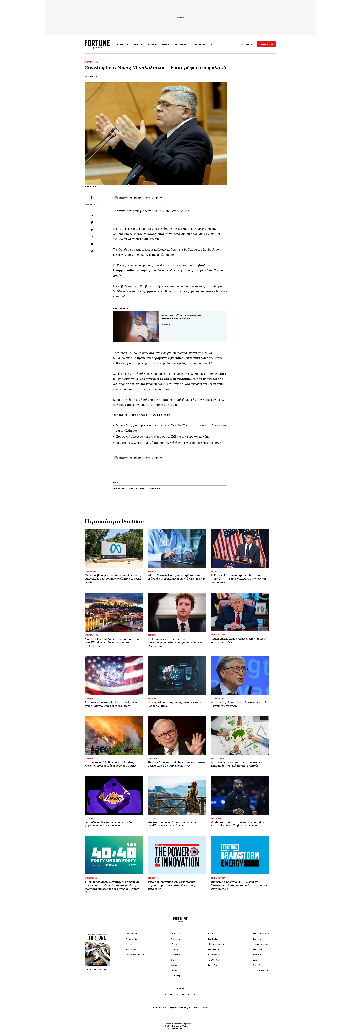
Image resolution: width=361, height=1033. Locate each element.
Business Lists (131, 939)
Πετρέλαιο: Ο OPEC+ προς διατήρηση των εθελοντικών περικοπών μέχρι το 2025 (168, 443)
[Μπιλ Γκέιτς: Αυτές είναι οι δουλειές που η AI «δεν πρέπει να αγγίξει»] (240, 675)
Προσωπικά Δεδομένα (261, 970)
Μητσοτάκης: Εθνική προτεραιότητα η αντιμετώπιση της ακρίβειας (181, 316)
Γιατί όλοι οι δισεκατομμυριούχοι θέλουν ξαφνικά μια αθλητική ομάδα (110, 823)
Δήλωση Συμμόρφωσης (262, 944)
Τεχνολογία (175, 949)
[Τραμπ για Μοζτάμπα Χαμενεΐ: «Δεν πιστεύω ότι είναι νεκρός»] (240, 612)
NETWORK (165, 44)
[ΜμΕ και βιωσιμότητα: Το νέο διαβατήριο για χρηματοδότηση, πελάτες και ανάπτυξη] (240, 735)
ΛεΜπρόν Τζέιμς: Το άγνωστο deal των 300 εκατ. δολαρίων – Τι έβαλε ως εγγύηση (237, 823)
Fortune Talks (131, 949)
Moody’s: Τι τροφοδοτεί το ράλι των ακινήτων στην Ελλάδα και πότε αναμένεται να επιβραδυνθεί (113, 642)
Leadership (175, 970)
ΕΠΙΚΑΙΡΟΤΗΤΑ (92, 62)
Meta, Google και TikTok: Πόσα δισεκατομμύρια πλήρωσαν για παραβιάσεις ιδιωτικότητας (175, 642)
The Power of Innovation (217, 944)
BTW (206, 1007)
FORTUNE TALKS (122, 44)
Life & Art (174, 944)
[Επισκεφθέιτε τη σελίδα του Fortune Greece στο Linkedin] (177, 995)
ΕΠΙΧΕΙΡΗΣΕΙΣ (217, 758)
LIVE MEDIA (152, 44)
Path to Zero (212, 965)
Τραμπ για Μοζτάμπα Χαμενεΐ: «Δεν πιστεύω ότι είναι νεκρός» (238, 640)
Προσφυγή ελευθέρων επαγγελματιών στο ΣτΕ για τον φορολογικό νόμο (163, 437)
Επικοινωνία (257, 949)
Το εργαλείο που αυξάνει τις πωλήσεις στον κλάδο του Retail (174, 704)
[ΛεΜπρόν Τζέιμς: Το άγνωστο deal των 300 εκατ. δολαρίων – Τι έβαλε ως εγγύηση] (240, 795)
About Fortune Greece (261, 934)
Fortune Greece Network (135, 955)
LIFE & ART (90, 818)
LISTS (137, 44)
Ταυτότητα (257, 939)
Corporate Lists (131, 934)
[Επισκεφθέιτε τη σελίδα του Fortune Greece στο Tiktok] (189, 995)
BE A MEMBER (181, 44)
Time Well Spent (214, 960)
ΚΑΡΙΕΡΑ (152, 571)
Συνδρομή (257, 960)
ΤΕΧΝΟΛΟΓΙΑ (90, 571)
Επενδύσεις (175, 955)
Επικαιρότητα (176, 934)
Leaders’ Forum (131, 944)
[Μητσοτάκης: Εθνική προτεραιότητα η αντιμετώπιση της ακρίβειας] (136, 326)
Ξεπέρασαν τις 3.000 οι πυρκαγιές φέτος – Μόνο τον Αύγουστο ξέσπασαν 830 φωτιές (110, 764)
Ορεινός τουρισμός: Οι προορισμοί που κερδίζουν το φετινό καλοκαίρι (172, 823)
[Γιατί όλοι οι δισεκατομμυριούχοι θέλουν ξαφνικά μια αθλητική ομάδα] (114, 795)
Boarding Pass (213, 939)
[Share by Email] (92, 244)
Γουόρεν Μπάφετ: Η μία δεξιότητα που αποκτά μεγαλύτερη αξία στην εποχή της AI (176, 764)
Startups (174, 960)
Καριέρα (174, 965)
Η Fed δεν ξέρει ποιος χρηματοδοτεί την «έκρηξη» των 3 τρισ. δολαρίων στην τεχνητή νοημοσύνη (238, 578)
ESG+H (210, 934)
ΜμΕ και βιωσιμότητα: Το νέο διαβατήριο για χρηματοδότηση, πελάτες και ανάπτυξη (238, 764)
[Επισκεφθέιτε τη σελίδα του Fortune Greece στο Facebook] (165, 995)
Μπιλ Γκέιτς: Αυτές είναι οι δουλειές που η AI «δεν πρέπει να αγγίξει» (239, 704)
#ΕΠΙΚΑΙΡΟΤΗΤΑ (119, 488)
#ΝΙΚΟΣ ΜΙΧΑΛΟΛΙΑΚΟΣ (138, 488)
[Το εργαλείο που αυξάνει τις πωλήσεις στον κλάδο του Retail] (177, 675)
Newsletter (257, 955)
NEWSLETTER (267, 44)
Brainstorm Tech (214, 949)
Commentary (175, 975)
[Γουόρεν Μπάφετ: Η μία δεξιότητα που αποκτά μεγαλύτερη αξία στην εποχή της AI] (177, 735)
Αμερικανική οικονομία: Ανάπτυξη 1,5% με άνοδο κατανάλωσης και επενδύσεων (111, 704)
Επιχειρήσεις (176, 939)
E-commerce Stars (214, 955)
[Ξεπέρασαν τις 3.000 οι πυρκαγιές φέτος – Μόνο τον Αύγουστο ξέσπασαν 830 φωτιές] (114, 735)
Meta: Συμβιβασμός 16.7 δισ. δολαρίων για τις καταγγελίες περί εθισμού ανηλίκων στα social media (113, 578)
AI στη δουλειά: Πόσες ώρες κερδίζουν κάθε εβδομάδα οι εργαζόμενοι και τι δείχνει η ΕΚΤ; (176, 577)
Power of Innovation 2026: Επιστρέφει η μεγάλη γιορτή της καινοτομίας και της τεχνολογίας (173, 885)
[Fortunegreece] (97, 48)
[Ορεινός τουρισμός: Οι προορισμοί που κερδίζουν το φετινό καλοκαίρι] (177, 795)
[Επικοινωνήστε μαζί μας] (195, 995)
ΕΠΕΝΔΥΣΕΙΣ (217, 571)
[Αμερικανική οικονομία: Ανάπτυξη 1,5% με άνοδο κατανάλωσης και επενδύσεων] (114, 675)
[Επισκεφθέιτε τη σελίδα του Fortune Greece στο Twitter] (171, 995)
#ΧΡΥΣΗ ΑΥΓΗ (155, 488)
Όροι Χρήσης (258, 965)
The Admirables (199, 44)
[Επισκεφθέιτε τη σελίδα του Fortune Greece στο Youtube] (183, 995)
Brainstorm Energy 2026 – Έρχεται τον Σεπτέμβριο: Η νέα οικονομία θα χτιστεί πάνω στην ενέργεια (239, 885)
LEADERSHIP (154, 758)
